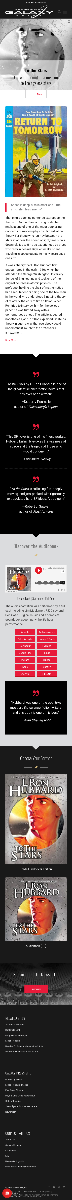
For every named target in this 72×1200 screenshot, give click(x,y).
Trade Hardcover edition (36, 869)
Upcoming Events (13, 1079)
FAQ (7, 1156)
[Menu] (65, 12)
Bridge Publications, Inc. (16, 1035)
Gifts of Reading (13, 1101)
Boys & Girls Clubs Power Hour (20, 1095)
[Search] (57, 11)
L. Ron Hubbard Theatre (16, 1085)
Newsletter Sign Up (14, 1161)
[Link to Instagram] (59, 1187)
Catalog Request (13, 1145)
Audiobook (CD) (36, 946)
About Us (10, 1139)
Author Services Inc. (14, 1024)
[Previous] (13, 152)
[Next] (59, 152)
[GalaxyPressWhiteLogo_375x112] (29, 11)
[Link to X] (54, 1187)
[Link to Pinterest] (64, 1187)
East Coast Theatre (14, 1090)
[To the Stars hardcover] (36, 819)
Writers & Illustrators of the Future (21, 1051)
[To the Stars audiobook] (36, 909)
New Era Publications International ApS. (24, 1046)
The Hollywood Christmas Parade (21, 1106)
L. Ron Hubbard (12, 1041)
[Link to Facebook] (49, 1187)
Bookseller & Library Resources (20, 1166)
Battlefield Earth (12, 1030)
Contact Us (10, 1150)
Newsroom (10, 1112)
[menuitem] (57, 11)
